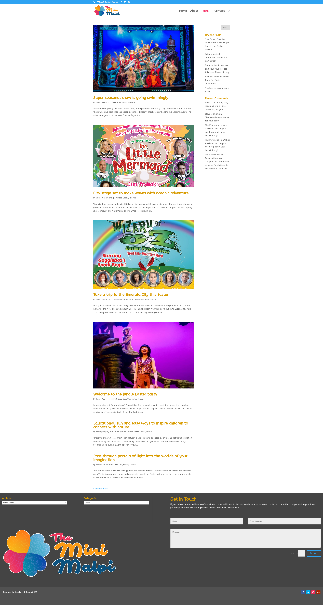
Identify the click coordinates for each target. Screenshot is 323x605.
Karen (98, 102)
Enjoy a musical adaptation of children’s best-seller (217, 57)
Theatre (131, 102)
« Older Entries (100, 488)
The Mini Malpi (212, 125)
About (194, 11)
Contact (219, 11)
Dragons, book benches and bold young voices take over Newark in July (217, 68)
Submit (314, 553)
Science (149, 432)
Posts (205, 11)
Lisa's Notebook (212, 155)
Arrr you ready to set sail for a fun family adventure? (217, 80)
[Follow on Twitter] (308, 592)
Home (183, 11)
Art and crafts (133, 432)
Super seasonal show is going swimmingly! (131, 97)
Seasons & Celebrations (139, 299)
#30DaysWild (120, 432)
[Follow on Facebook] (303, 592)
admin (98, 432)
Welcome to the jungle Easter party (125, 394)
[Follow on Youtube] (318, 592)
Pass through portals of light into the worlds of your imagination (140, 458)
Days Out (127, 399)
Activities (117, 102)
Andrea (208, 102)
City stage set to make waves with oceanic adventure (141, 193)
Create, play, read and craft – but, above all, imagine (216, 106)
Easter (124, 102)
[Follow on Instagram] (313, 592)
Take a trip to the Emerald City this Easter (131, 294)
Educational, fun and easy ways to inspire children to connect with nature (140, 425)
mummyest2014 (213, 140)
